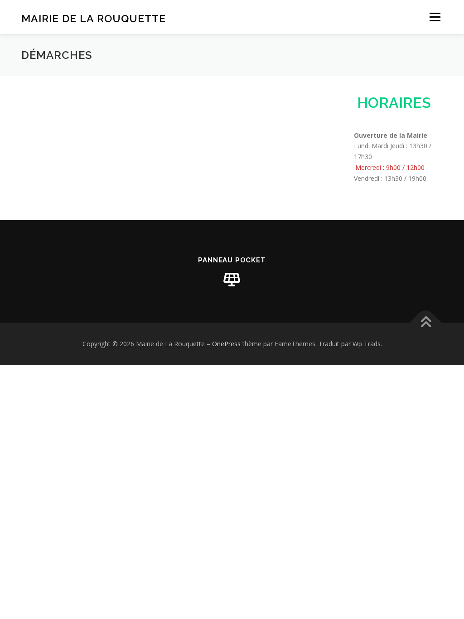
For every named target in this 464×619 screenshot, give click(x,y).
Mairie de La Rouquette (93, 18)
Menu (435, 17)
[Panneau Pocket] (232, 279)
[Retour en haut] (426, 323)
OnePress (226, 343)
